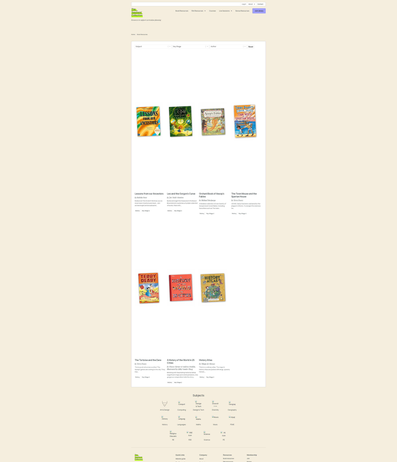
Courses (212, 11)
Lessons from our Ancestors (149, 193)
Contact (260, 4)
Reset (250, 47)
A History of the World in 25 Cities (180, 361)
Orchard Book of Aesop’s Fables (211, 195)
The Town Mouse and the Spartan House (244, 195)
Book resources (182, 11)
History (137, 211)
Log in (244, 4)
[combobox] (151, 46)
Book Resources (142, 34)
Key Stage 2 (146, 211)
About (250, 4)
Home (133, 34)
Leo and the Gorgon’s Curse (181, 193)
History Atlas (205, 360)
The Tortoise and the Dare (148, 360)
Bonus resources (242, 11)
